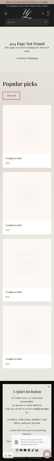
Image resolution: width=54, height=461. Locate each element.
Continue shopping (27, 58)
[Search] (45, 22)
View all (11, 95)
